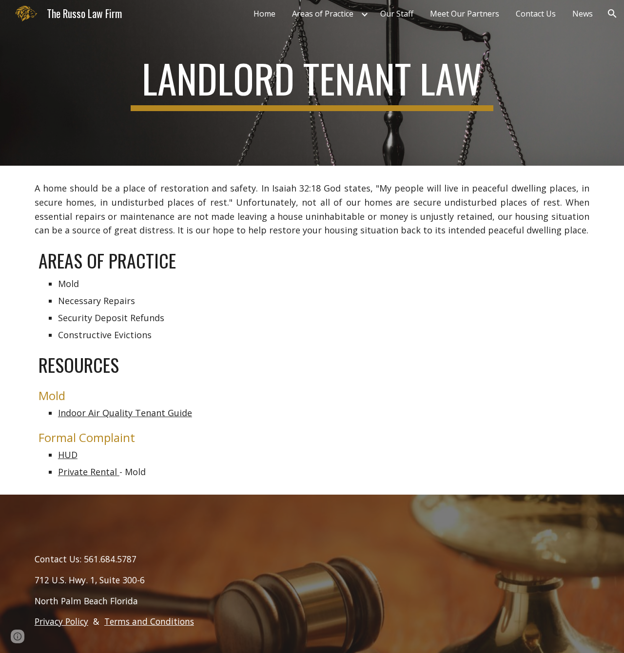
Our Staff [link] (396, 13)
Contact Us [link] (536, 13)
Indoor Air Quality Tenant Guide (125, 413)
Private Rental (87, 472)
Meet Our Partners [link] (464, 13)
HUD (68, 455)
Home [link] (264, 13)
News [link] (582, 13)
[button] (612, 13)
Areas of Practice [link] (322, 13)
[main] (312, 83)
